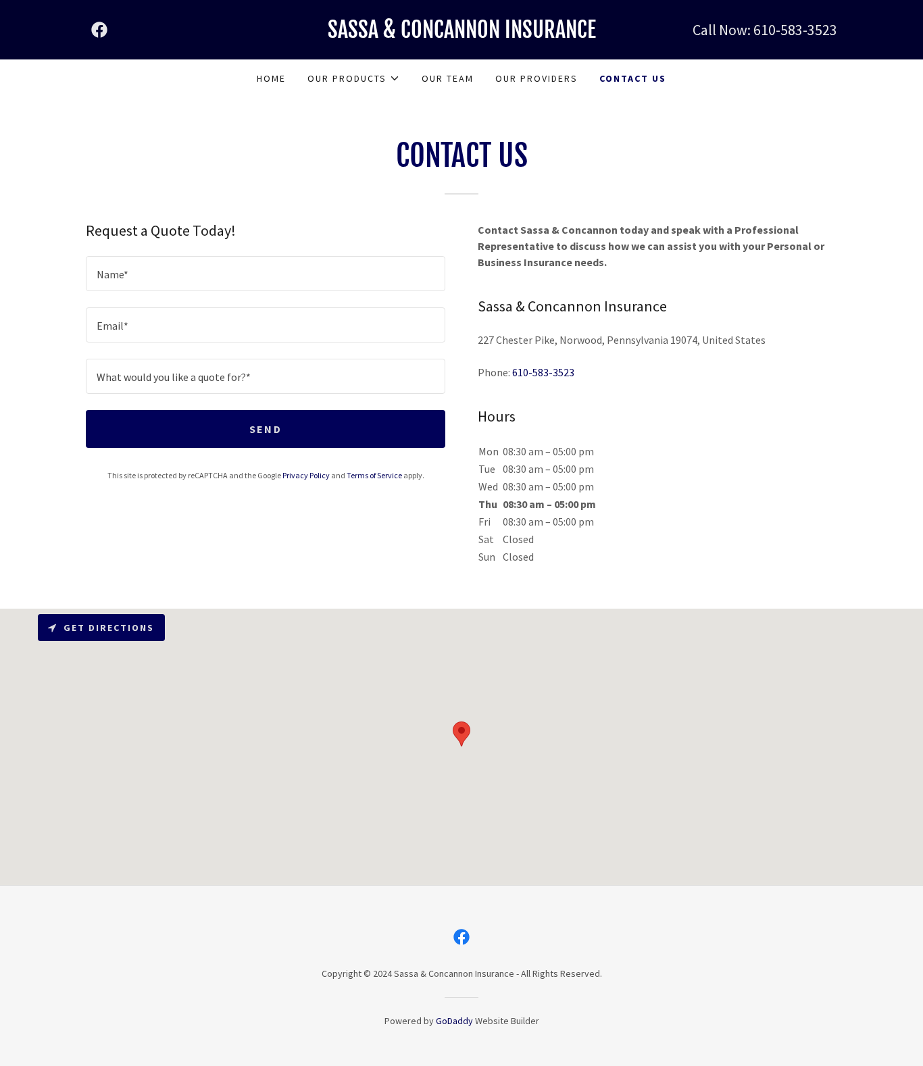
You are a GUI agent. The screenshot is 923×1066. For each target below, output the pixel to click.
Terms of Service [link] (374, 475)
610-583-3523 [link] (795, 29)
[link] (99, 29)
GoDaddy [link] (454, 1021)
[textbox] (265, 273)
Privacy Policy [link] (306, 475)
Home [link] (271, 78)
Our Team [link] (448, 78)
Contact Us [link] (632, 78)
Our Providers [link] (536, 78)
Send (265, 429)
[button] (353, 78)
